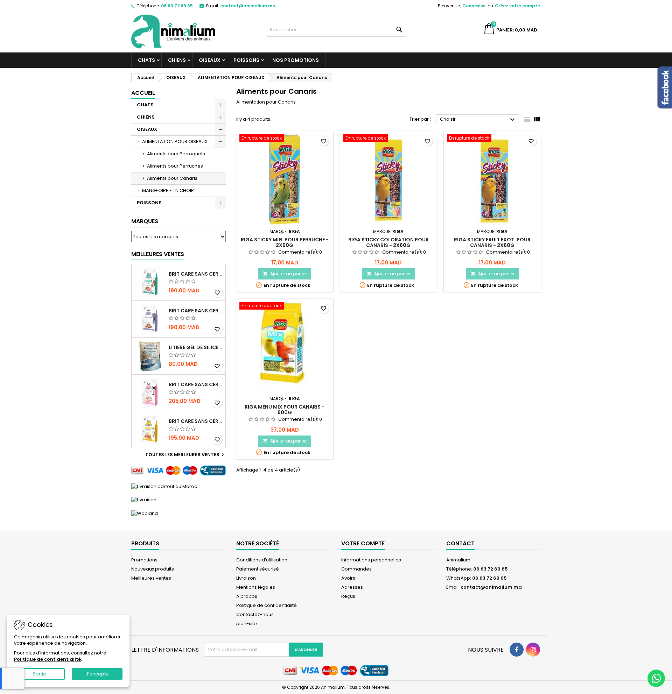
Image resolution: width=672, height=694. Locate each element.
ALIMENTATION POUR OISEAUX (175, 141)
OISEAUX (209, 60)
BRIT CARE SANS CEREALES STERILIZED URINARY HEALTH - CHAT (196, 274)
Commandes (356, 569)
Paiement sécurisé (257, 569)
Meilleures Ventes (157, 254)
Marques (144, 221)
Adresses (352, 587)
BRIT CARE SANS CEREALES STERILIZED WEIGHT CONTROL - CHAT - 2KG (196, 310)
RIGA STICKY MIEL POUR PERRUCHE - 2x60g (285, 242)
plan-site (246, 623)
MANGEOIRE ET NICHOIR (168, 190)
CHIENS (177, 60)
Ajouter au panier (284, 274)
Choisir (478, 119)
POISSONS (246, 60)
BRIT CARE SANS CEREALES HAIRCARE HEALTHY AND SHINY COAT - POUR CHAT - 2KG (196, 421)
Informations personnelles (371, 560)
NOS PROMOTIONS (295, 60)
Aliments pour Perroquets (176, 153)
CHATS (146, 60)
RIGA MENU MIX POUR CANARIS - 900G (284, 409)
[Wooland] (144, 513)
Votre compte (363, 543)
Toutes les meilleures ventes (185, 455)
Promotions (144, 560)
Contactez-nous (255, 614)
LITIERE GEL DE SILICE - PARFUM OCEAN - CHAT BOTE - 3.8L (196, 347)
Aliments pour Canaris (172, 178)
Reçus (348, 596)
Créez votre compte (517, 6)
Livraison (246, 578)
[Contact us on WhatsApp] (656, 678)
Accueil (143, 93)
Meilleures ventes (151, 578)
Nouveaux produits (152, 569)
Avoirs (348, 578)
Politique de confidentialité (266, 605)
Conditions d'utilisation (261, 560)
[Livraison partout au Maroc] (164, 486)
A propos (246, 596)
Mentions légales (255, 587)
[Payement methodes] (178, 470)
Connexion (474, 6)
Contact (460, 543)
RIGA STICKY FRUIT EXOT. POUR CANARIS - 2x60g (492, 242)
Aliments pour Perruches (175, 166)
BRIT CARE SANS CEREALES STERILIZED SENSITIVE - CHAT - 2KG (196, 384)
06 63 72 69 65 (177, 6)
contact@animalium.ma (247, 6)
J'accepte (97, 674)
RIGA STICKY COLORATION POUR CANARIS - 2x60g (388, 242)
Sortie (39, 674)
